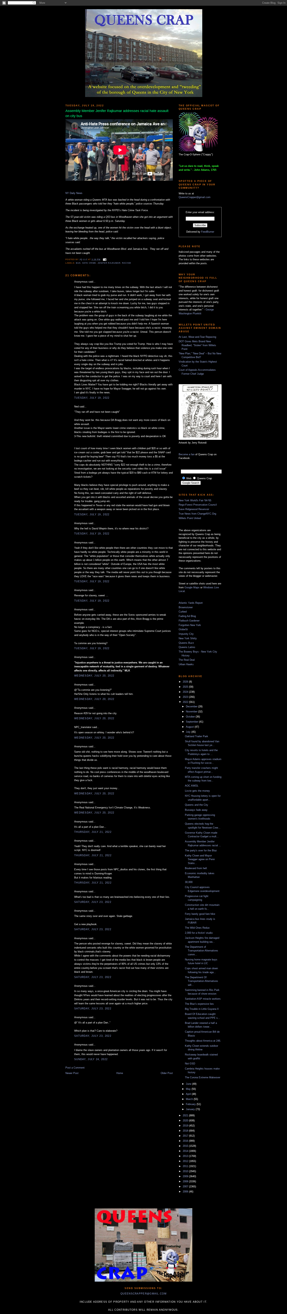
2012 (186, 1161)
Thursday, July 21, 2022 (92, 831)
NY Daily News (73, 193)
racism (126, 263)
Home (119, 1073)
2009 (186, 1176)
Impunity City (186, 633)
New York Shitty (188, 638)
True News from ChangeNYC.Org (197, 513)
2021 (186, 1115)
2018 (186, 1130)
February (191, 1104)
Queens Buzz (186, 642)
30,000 (189, 882)
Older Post (167, 1073)
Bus (78, 263)
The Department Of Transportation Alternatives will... (201, 981)
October (191, 716)
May (189, 1088)
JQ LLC (83, 260)
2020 (186, 1120)
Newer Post (71, 1073)
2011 (186, 1166)
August (190, 726)
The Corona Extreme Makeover (202, 1077)
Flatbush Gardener (189, 620)
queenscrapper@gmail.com (143, 1293)
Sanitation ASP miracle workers (203, 998)
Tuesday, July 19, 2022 (92, 397)
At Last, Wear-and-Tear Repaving (197, 336)
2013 (186, 1156)
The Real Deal (187, 659)
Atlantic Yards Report (191, 602)
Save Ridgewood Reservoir (194, 509)
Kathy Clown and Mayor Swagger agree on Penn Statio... (200, 859)
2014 (186, 1151)
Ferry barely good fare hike (200, 913)
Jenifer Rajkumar (109, 263)
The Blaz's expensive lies (199, 1003)
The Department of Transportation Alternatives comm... (201, 950)
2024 (186, 691)
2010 (186, 1171)
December (192, 706)
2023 (186, 696)
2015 (186, 1145)
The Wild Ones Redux (197, 927)
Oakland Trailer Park (196, 736)
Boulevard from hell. (196, 868)
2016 (186, 1140)
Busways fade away (196, 809)
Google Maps (192, 587)
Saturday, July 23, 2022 (92, 902)
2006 (186, 1191)
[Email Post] (104, 260)
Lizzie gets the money (197, 790)
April (189, 1094)
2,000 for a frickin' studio (199, 932)
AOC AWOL (191, 785)
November (192, 711)
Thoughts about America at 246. (203, 1040)
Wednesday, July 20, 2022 (94, 675)
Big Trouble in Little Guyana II (202, 1008)
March (190, 1099)
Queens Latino (187, 647)
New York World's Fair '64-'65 (195, 500)
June (189, 1083)
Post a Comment (75, 1067)
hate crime (89, 263)
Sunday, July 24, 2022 (91, 1059)
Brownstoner (186, 607)
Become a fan (186, 454)
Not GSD (190, 1063)
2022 (186, 702)
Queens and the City (196, 804)
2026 (186, 681)
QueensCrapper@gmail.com (194, 197)
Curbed (183, 611)
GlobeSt (183, 629)
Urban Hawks (186, 664)
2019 (186, 1125)
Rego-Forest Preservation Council (198, 504)
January (191, 1109)
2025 (186, 686)
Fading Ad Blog (187, 616)
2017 (186, 1135)
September (192, 721)
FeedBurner (207, 231)
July (188, 731)
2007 (186, 1186)
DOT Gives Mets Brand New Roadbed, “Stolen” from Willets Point (197, 345)
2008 (186, 1181)
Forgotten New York (190, 625)
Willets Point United (190, 518)
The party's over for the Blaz (201, 850)
